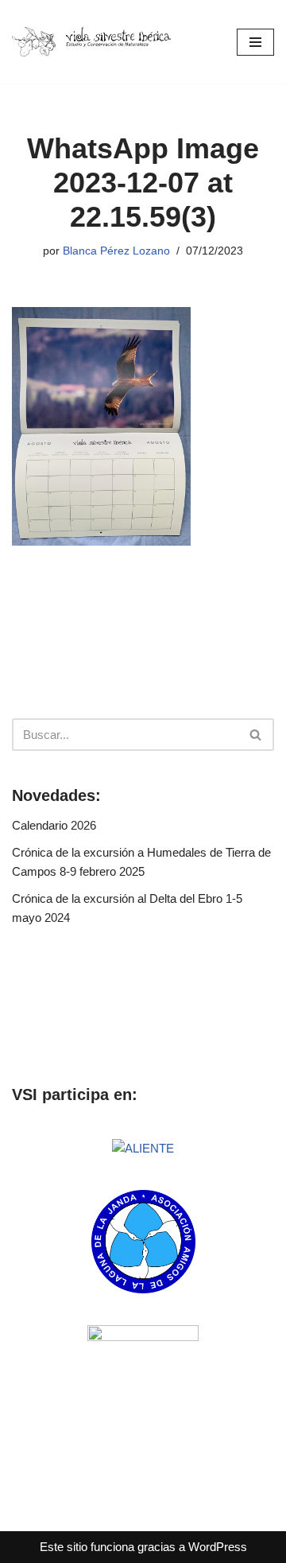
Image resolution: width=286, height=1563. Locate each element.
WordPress (217, 1546)
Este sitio (63, 1546)
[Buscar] (256, 734)
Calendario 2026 (54, 825)
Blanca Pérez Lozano (116, 251)
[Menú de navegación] (255, 42)
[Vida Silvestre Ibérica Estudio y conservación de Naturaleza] (91, 41)
